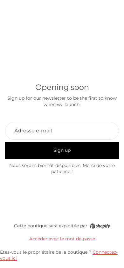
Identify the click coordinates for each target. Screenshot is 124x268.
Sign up (62, 150)
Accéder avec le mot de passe (62, 239)
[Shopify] (100, 226)
